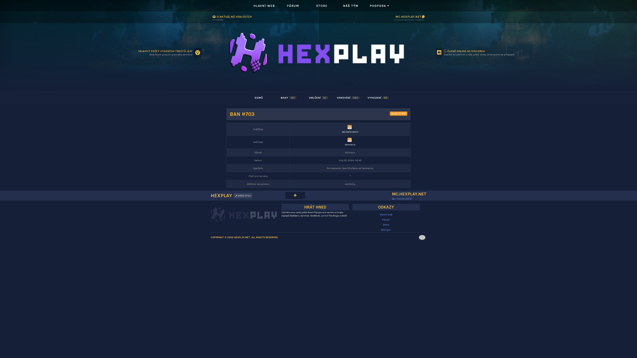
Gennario (350, 144)
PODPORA (378, 6)
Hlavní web (264, 6)
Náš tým (350, 6)
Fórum (293, 6)
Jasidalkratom (350, 131)
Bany (288, 97)
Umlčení (318, 97)
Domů (259, 97)
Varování (347, 97)
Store (321, 6)
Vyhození (377, 97)
